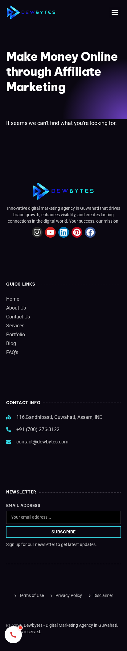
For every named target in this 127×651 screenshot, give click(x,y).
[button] (115, 12)
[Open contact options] (13, 634)
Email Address (23, 505)
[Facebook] (90, 232)
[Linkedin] (63, 232)
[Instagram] (37, 232)
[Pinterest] (77, 232)
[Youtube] (50, 232)
